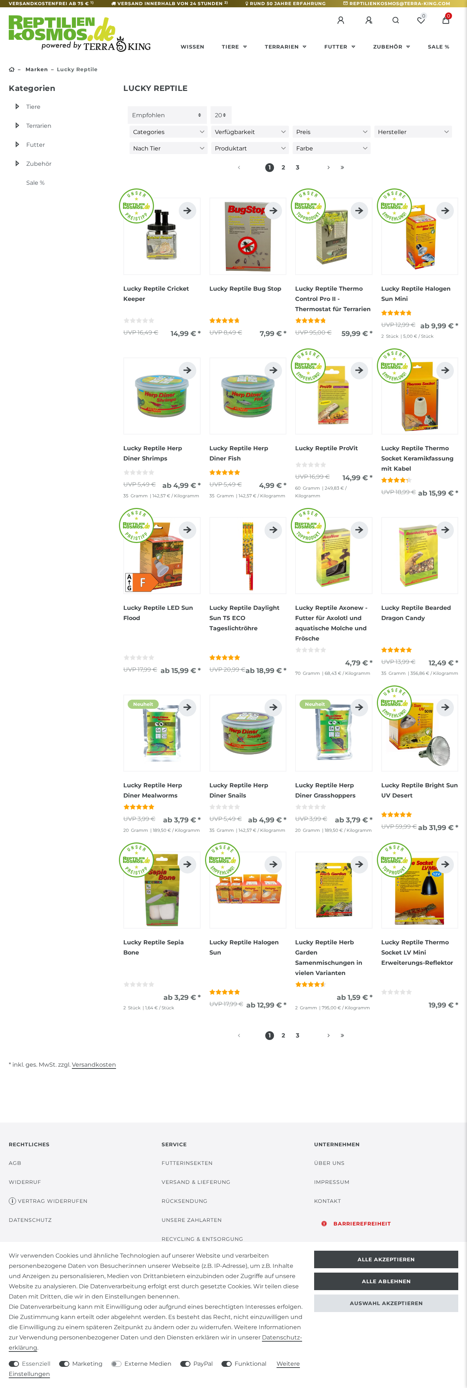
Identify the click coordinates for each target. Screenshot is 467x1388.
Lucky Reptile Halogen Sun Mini (416, 293)
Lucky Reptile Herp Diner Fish (238, 453)
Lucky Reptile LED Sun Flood (158, 613)
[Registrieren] (369, 20)
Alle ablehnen (386, 1281)
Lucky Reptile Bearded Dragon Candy (416, 613)
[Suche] (396, 20)
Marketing (87, 1363)
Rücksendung (185, 1201)
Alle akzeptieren (386, 1259)
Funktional (250, 1363)
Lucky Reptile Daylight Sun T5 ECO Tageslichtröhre (244, 618)
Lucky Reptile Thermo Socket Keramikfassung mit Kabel (417, 458)
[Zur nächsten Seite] (320, 167)
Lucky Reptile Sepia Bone (153, 947)
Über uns (329, 1163)
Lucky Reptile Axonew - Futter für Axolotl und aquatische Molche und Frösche (331, 623)
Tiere (231, 46)
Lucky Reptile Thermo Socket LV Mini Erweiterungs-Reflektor (417, 952)
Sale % (438, 46)
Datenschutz (30, 1220)
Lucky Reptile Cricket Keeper (156, 293)
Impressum (332, 1182)
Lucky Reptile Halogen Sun (244, 947)
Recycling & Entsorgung (202, 1239)
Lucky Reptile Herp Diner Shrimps (152, 453)
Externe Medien (147, 1363)
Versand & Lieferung (196, 1182)
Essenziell (36, 1363)
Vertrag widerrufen (53, 1201)
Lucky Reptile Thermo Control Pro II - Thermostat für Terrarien (333, 299)
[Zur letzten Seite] (342, 167)
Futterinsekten (187, 1163)
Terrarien (283, 46)
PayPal (203, 1363)
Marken (36, 69)
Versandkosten (94, 1064)
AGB (15, 1163)
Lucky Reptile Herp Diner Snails (238, 790)
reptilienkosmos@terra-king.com (400, 3)
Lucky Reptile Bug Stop (245, 288)
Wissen (192, 46)
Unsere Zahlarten (192, 1220)
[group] (162, 236)
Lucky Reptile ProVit (326, 448)
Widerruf (25, 1182)
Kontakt (327, 1201)
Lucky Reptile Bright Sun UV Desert (419, 790)
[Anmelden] (341, 20)
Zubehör (388, 46)
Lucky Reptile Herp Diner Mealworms (152, 790)
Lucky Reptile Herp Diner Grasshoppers (325, 790)
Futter (336, 46)
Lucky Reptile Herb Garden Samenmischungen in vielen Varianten (328, 957)
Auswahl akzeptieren (386, 1303)
